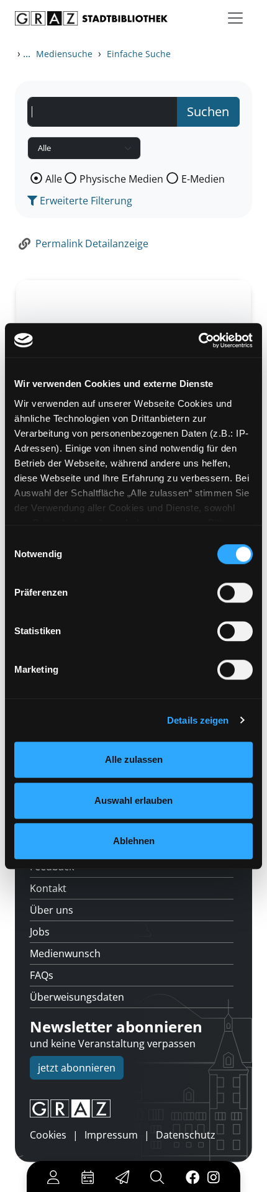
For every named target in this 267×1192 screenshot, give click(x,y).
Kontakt (48, 888)
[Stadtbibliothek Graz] (91, 18)
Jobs (40, 932)
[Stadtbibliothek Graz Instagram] (214, 1176)
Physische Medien (121, 179)
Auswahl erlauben (133, 800)
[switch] (235, 593)
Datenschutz (185, 1135)
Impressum (111, 1135)
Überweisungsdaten (77, 997)
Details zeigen (198, 720)
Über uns (51, 910)
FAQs (41, 975)
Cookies (48, 1135)
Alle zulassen (134, 759)
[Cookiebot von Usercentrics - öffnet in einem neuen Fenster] (198, 340)
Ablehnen (134, 840)
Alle (53, 179)
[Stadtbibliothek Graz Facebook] (192, 1176)
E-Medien (203, 179)
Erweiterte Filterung (84, 200)
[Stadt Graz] (133, 1108)
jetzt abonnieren (76, 1068)
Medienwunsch (65, 953)
